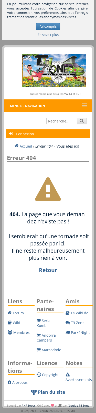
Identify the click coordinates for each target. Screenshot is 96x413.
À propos (19, 382)
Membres (21, 332)
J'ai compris (48, 26)
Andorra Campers (46, 338)
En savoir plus (48, 35)
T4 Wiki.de (79, 313)
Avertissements (79, 379)
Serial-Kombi (45, 323)
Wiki (16, 322)
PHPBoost (28, 405)
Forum (18, 313)
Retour (48, 270)
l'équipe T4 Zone (78, 405)
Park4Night (80, 332)
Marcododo (51, 349)
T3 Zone (77, 322)
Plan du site (51, 392)
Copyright (50, 374)
